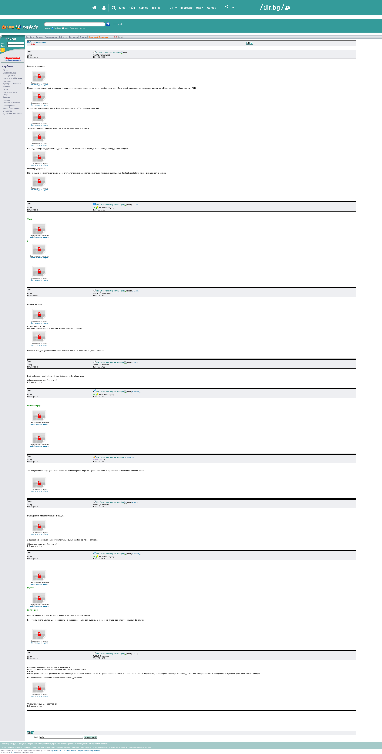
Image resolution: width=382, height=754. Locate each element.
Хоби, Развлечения (11, 108)
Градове (6, 100)
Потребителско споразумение (89, 750)
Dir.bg (5, 70)
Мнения (6, 86)
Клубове (30, 37)
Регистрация (51, 37)
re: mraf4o (135, 205)
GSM (33, 44)
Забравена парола (13, 60)
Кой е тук (63, 37)
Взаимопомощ (9, 73)
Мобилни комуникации (36, 42)
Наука (5, 89)
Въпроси (73, 37)
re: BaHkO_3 (136, 391)
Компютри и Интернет (13, 78)
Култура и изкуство (12, 84)
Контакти (7, 81)
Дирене (39, 37)
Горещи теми (9, 75)
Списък (83, 37)
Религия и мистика (11, 103)
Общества (7, 111)
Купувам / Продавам (98, 37)
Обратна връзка (56, 750)
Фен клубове (8, 105)
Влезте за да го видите (39, 84)
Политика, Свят (10, 92)
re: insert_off (129, 457)
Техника (6, 97)
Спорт (5, 95)
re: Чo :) (134, 362)
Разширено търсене (77, 28)
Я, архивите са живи (12, 113)
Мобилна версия (70, 750)
